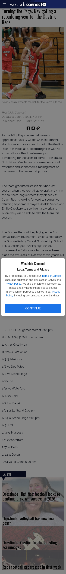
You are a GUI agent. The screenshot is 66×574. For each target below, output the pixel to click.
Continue (33, 308)
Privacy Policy (13, 283)
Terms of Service (51, 275)
